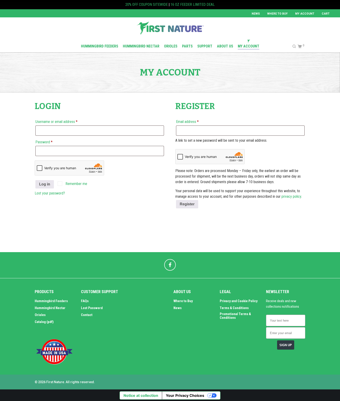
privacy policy (291, 196)
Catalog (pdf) (44, 322)
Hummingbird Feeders (51, 301)
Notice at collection (141, 395)
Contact (87, 315)
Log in (44, 184)
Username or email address (62, 121)
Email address (193, 121)
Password (50, 142)
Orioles (40, 315)
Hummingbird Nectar (50, 308)
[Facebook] (170, 265)
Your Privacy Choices (185, 395)
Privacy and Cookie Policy (239, 301)
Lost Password (92, 308)
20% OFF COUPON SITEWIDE (146, 4)
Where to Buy (277, 13)
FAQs (85, 301)
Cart (326, 13)
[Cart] (299, 46)
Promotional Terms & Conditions (235, 316)
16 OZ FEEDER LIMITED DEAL (192, 4)
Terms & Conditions (234, 308)
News (256, 13)
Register (187, 204)
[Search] (292, 46)
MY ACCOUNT (304, 13)
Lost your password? (50, 193)
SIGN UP (285, 345)
